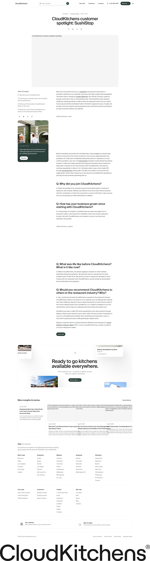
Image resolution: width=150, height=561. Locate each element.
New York (98, 469)
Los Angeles (21, 464)
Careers (78, 504)
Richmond (79, 469)
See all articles (127, 400)
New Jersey (99, 467)
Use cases (82, 3)
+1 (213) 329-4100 (62, 493)
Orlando (78, 467)
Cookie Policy (117, 536)
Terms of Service (97, 536)
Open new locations (24, 493)
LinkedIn (59, 504)
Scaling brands (42, 495)
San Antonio (41, 475)
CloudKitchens (74, 14)
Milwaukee (60, 472)
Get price (124, 3)
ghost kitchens (67, 171)
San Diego (21, 469)
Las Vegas (40, 467)
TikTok (59, 506)
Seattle (20, 472)
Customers (91, 3)
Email (58, 495)
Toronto (97, 480)
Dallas (39, 461)
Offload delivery (23, 498)
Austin (39, 458)
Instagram (60, 498)
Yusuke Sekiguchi (82, 97)
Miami (72, 325)
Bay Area (20, 458)
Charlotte (79, 461)
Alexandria (98, 458)
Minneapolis (60, 475)
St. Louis (59, 478)
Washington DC (81, 472)
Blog (77, 501)
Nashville (79, 464)
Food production (23, 495)
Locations (79, 493)
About (78, 498)
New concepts (41, 498)
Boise (19, 461)
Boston (97, 464)
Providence (98, 478)
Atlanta (78, 458)
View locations (74, 380)
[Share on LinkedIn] (73, 29)
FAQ (77, 495)
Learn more (61, 334)
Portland (20, 467)
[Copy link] (81, 29)
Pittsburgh (98, 475)
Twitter (59, 509)
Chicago (59, 458)
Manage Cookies (127, 536)
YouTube (59, 512)
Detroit (59, 467)
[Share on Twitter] (77, 29)
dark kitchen (83, 161)
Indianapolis (60, 469)
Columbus (60, 464)
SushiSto (83, 92)
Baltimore (98, 461)
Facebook (60, 501)
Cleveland (60, 461)
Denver (39, 464)
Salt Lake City (41, 472)
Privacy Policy (108, 536)
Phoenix (39, 469)
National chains (42, 493)
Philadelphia (99, 472)
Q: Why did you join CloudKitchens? (29, 95)
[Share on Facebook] (68, 29)
